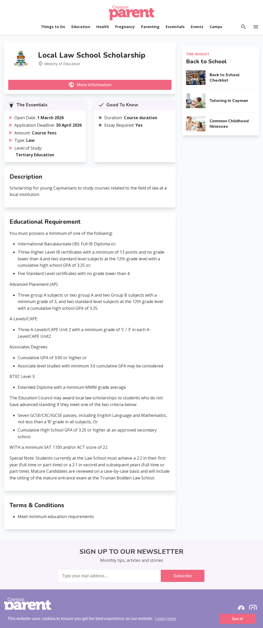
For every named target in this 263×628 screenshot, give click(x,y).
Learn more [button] (165, 618)
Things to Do (53, 26)
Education (80, 26)
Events (197, 26)
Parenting (150, 26)
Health (102, 26)
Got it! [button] (237, 619)
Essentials (175, 26)
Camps (216, 26)
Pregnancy (125, 26)
